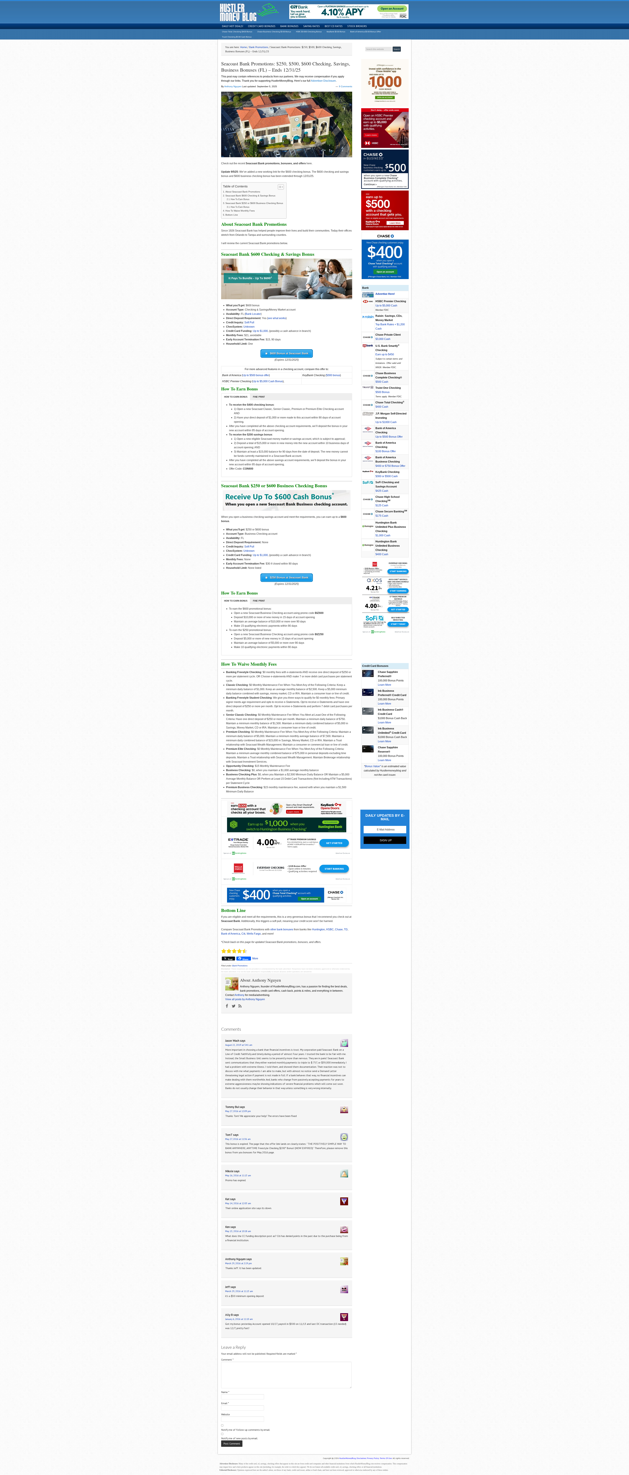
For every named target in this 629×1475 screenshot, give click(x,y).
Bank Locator (253, 314)
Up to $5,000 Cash (386, 305)
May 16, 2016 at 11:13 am (238, 1175)
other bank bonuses (281, 929)
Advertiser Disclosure (323, 80)
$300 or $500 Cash (386, 476)
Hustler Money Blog (249, 12)
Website (225, 1414)
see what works (277, 318)
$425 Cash (381, 490)
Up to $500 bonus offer (256, 375)
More (255, 958)
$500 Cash (381, 381)
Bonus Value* (373, 766)
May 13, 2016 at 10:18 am (238, 1231)
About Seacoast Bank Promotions (242, 191)
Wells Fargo (254, 933)
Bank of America (230, 933)
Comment (227, 1359)
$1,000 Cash (382, 535)
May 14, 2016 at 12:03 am (238, 1203)
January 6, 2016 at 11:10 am (239, 1319)
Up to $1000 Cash (386, 422)
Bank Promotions (240, 966)
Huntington (318, 929)
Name (225, 1392)
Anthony (239, 995)
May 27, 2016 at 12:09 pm (238, 1111)
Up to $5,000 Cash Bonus (268, 381)
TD (346, 929)
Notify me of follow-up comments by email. (245, 1429)
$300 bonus (333, 375)
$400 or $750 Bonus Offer (390, 466)
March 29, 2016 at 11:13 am (239, 1291)
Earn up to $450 (384, 354)
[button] (236, 397)
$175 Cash (381, 515)
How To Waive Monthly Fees (240, 210)
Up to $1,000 (260, 331)
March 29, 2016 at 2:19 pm (238, 1263)
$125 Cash (381, 505)
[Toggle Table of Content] (279, 187)
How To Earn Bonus (240, 199)
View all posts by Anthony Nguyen (245, 999)
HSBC (330, 929)
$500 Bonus (382, 392)
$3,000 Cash (382, 339)
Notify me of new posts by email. (239, 1438)
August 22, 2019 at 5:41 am (238, 1044)
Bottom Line (231, 214)
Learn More (384, 684)
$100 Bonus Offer (385, 451)
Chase (339, 929)
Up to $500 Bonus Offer (389, 436)
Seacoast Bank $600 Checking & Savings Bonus (250, 195)
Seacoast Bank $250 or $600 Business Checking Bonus (254, 203)
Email (225, 1403)
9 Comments (345, 86)
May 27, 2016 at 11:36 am (238, 1139)
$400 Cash (381, 406)
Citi (243, 933)
